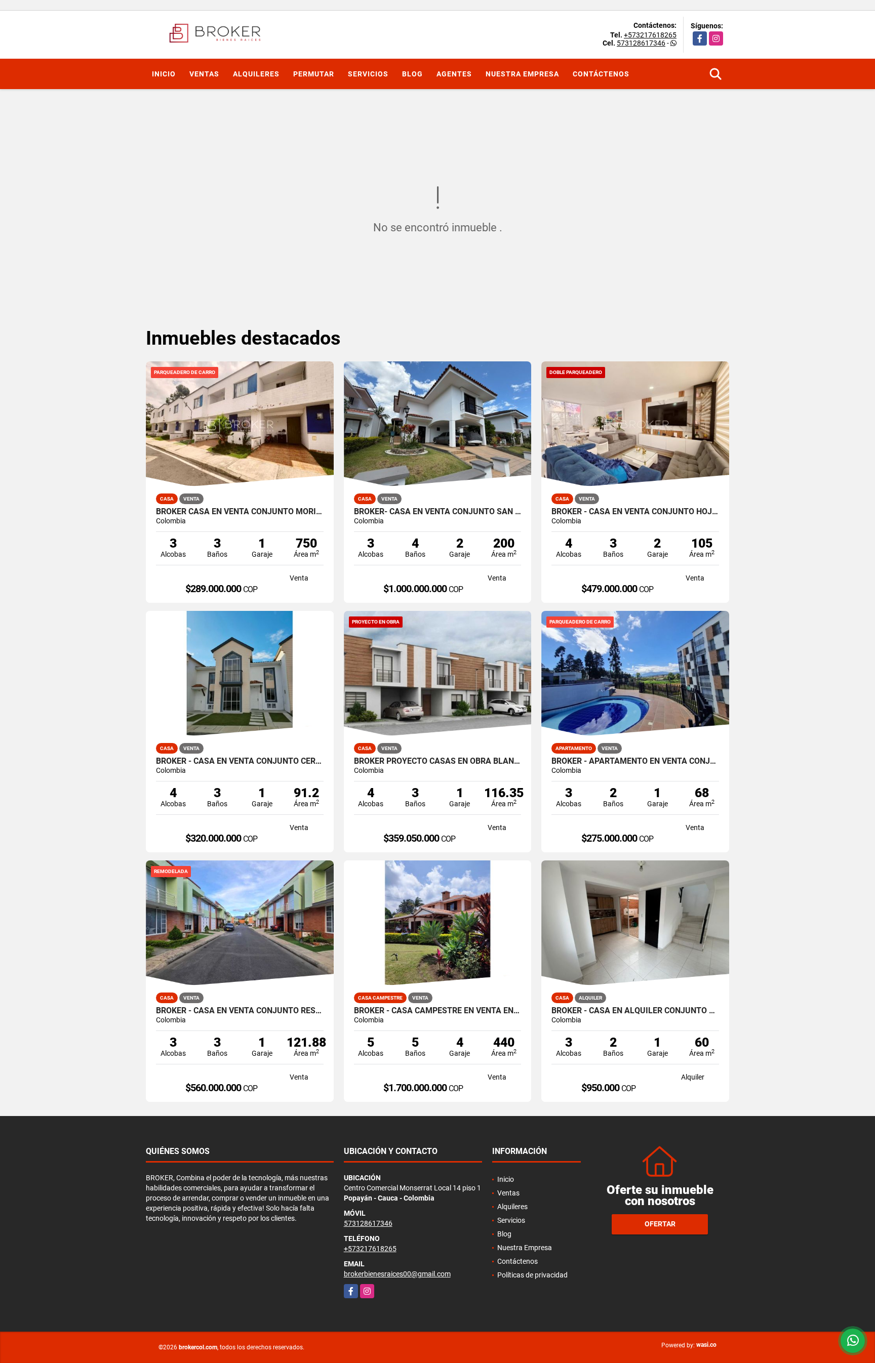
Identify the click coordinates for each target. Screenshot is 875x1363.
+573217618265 (650, 35)
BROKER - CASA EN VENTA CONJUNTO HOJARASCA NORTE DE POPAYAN (635, 512)
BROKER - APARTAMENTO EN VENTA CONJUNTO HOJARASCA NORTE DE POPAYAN (635, 761)
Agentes (454, 74)
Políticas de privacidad (532, 1275)
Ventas (204, 74)
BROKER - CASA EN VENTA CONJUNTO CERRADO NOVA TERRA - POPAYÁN (240, 761)
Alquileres (256, 74)
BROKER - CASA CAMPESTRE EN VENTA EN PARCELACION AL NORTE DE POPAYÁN (438, 1011)
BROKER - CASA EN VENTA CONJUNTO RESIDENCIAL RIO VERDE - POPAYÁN (240, 1011)
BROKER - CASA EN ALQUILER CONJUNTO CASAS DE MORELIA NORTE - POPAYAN (635, 1011)
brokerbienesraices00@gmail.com (397, 1274)
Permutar (313, 74)
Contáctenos (601, 74)
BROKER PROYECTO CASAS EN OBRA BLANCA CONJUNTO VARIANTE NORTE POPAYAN (438, 761)
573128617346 (641, 43)
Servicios (368, 74)
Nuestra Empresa (522, 74)
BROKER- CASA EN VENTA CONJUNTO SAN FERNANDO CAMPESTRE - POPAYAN (438, 512)
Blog (412, 74)
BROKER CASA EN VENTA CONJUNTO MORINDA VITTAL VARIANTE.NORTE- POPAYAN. (240, 512)
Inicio (164, 74)
